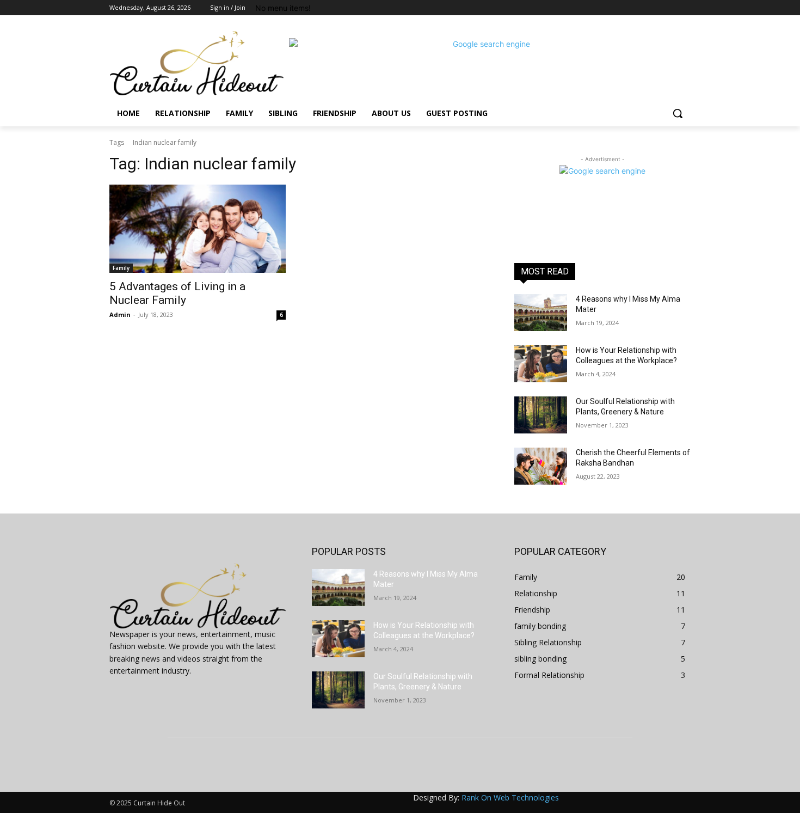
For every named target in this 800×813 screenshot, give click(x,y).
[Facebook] (624, 8)
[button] (677, 113)
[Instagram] (639, 8)
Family (121, 268)
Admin (120, 314)
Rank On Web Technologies (510, 797)
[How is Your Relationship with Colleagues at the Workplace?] (540, 363)
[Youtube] (684, 8)
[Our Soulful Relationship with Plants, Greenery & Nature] (540, 414)
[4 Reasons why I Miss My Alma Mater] (540, 312)
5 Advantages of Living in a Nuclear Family (177, 293)
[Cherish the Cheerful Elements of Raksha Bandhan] (540, 466)
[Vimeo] (669, 8)
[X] (654, 8)
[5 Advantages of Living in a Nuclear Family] (197, 229)
